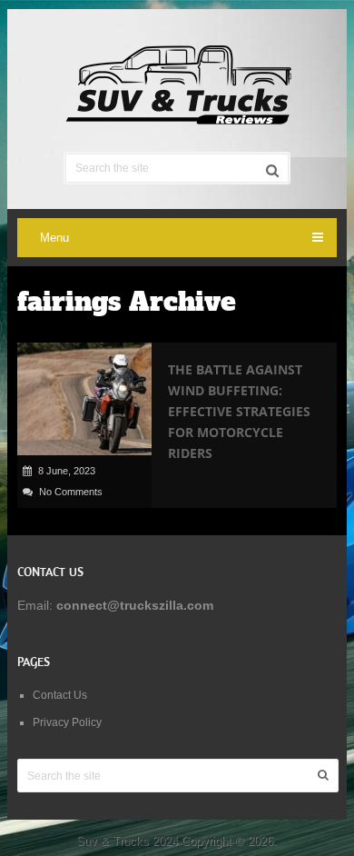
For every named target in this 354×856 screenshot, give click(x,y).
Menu (54, 237)
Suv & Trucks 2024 (127, 841)
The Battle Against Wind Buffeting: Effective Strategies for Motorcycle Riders (239, 411)
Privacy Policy (67, 722)
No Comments (71, 491)
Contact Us (60, 695)
